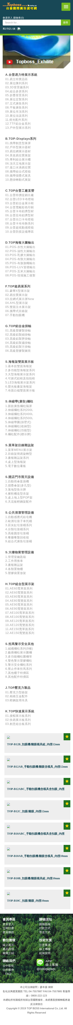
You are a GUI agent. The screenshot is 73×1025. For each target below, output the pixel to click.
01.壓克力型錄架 (16, 692)
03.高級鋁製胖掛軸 (18, 338)
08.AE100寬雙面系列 (19, 616)
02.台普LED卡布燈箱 (19, 199)
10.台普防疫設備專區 (19, 231)
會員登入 (8, 17)
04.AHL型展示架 (16, 302)
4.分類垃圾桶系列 (17, 529)
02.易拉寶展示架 (16, 294)
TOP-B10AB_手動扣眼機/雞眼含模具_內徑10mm (37, 855)
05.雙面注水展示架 (18, 306)
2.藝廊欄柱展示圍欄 (18, 652)
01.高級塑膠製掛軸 (18, 330)
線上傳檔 (44, 949)
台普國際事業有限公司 (20, 9)
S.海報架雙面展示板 (19, 361)
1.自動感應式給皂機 (18, 517)
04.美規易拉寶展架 (18, 155)
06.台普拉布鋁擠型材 (19, 215)
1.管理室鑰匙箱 (15, 556)
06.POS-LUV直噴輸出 (20, 267)
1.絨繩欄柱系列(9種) (19, 648)
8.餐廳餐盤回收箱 (17, 537)
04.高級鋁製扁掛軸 (18, 342)
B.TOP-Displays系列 (20, 138)
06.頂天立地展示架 (18, 163)
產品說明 (8, 949)
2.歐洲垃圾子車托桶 (18, 521)
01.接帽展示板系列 (18, 715)
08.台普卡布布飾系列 (19, 223)
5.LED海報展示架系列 (20, 382)
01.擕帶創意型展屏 (18, 143)
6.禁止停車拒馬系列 (18, 668)
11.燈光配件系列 (16, 119)
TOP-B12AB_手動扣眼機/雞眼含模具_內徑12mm (37, 766)
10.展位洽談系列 (16, 115)
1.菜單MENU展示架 (18, 449)
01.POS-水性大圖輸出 (20, 247)
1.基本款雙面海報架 (18, 366)
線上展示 (8, 944)
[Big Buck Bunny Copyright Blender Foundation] (36, 46)
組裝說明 (44, 953)
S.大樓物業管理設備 (19, 552)
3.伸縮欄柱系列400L (19, 414)
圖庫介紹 (8, 953)
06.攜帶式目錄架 (16, 311)
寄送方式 (44, 932)
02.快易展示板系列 (18, 719)
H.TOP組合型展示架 (19, 584)
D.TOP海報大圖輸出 (19, 242)
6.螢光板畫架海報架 (18, 386)
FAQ (8, 973)
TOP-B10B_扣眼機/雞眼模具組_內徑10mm (33, 878)
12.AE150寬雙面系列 (19, 632)
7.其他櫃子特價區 (17, 672)
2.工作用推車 (14, 560)
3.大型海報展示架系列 (20, 374)
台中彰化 (8, 965)
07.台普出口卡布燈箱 (19, 219)
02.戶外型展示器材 (18, 147)
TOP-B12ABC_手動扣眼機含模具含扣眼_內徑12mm (35, 790)
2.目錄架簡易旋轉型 (18, 453)
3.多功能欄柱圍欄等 (18, 656)
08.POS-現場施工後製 (20, 275)
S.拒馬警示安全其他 (19, 644)
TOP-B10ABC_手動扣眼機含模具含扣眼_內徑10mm (35, 835)
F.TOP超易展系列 (17, 286)
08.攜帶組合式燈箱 (18, 171)
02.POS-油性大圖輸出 (20, 251)
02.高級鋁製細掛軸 (18, 334)
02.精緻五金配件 (16, 696)
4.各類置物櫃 (14, 568)
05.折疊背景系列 (16, 95)
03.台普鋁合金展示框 (19, 203)
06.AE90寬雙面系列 (19, 608)
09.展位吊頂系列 (16, 111)
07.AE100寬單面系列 (19, 612)
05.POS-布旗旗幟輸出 (20, 263)
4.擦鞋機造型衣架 (17, 493)
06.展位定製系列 (16, 99)
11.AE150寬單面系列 (19, 629)
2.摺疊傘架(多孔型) (18, 485)
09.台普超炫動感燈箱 (19, 227)
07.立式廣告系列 (16, 103)
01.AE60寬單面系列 (19, 588)
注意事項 (44, 944)
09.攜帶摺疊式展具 (18, 175)
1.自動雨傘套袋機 (17, 481)
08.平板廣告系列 (16, 107)
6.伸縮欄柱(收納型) (18, 426)
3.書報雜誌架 (14, 564)
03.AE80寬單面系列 (19, 596)
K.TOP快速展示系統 (19, 711)
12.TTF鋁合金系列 (18, 123)
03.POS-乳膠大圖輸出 (20, 255)
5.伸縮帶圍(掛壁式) (18, 422)
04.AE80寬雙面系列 (19, 600)
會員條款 (8, 932)
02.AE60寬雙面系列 (19, 592)
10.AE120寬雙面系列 (19, 624)
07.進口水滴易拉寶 (18, 167)
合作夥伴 (8, 969)
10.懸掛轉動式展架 (18, 179)
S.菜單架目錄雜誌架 (19, 445)
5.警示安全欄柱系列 (18, 664)
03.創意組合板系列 (18, 723)
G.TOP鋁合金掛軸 (18, 326)
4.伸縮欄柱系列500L (19, 418)
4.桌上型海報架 (15, 461)
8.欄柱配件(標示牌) (18, 434)
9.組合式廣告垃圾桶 (18, 541)
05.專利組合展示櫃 (18, 159)
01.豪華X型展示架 (17, 290)
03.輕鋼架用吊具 (16, 700)
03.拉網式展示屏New (19, 298)
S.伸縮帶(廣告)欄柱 (19, 401)
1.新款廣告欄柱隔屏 (18, 406)
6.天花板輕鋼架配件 (18, 501)
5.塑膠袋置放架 (15, 573)
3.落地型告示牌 (15, 489)
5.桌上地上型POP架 (19, 497)
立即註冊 (8, 928)
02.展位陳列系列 (16, 83)
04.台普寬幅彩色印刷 (19, 207)
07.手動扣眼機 (15, 315)
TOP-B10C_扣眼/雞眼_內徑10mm (28, 900)
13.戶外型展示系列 (18, 127)
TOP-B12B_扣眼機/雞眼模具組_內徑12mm (33, 744)
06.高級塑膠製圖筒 (18, 350)
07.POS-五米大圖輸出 (20, 271)
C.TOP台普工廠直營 (19, 190)
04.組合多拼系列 (16, 91)
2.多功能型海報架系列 (20, 370)
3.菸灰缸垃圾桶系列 (18, 525)
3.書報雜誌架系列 (17, 457)
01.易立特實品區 (16, 79)
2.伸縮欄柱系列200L (19, 409)
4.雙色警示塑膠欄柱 (18, 660)
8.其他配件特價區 (17, 676)
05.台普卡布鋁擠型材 (19, 211)
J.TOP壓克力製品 (18, 687)
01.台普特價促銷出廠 (19, 195)
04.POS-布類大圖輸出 (20, 259)
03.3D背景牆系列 (17, 87)
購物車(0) (18, 17)
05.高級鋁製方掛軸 (18, 346)
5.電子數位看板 (15, 465)
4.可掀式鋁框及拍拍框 (20, 378)
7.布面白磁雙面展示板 (20, 390)
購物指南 (44, 924)
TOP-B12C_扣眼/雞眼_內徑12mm (28, 811)
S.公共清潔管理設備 (19, 512)
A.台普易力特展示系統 (21, 74)
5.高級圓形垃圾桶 (17, 533)
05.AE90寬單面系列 (19, 604)
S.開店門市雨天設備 (19, 477)
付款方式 (44, 928)
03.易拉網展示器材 (18, 151)
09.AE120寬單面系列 (19, 620)
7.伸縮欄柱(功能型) (18, 430)
